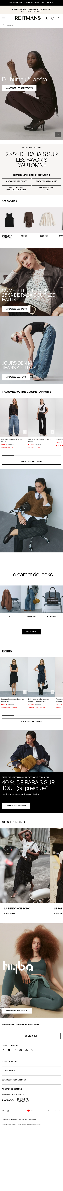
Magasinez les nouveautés (19, 88)
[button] (3, 18)
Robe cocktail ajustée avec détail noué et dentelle (38, 700)
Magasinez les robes (16, 181)
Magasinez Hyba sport (47, 189)
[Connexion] (46, 18)
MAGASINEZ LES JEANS (31, 461)
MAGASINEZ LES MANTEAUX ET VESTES (16, 189)
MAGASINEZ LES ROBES (31, 721)
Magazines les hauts (46, 181)
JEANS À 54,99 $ (31, 10)
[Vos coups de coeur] (52, 18)
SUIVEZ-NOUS (32, 1037)
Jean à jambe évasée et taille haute (39, 440)
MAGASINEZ (31, 631)
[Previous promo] (4, 10)
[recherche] (3, 25)
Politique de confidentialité (27, 1119)
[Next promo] (58, 10)
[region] (31, 9)
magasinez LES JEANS (16, 377)
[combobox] (33, 25)
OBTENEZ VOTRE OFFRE (16, 805)
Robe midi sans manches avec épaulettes (12, 700)
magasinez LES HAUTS (16, 309)
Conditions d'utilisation (9, 1119)
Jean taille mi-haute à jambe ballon (11, 440)
